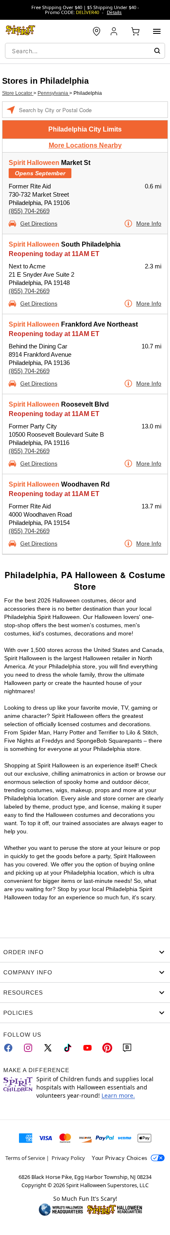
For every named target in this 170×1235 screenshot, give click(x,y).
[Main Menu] (157, 31)
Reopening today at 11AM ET (54, 253)
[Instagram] (28, 1048)
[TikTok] (68, 1048)
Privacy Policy (68, 1158)
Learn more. (118, 1095)
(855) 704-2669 (29, 210)
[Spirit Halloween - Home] (20, 31)
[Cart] (135, 31)
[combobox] (85, 50)
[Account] (114, 31)
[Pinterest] (107, 1048)
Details (114, 12)
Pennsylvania (53, 93)
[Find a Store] (96, 31)
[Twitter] (48, 1048)
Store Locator (17, 93)
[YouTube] (87, 1048)
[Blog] (127, 1048)
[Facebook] (8, 1048)
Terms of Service (25, 1158)
